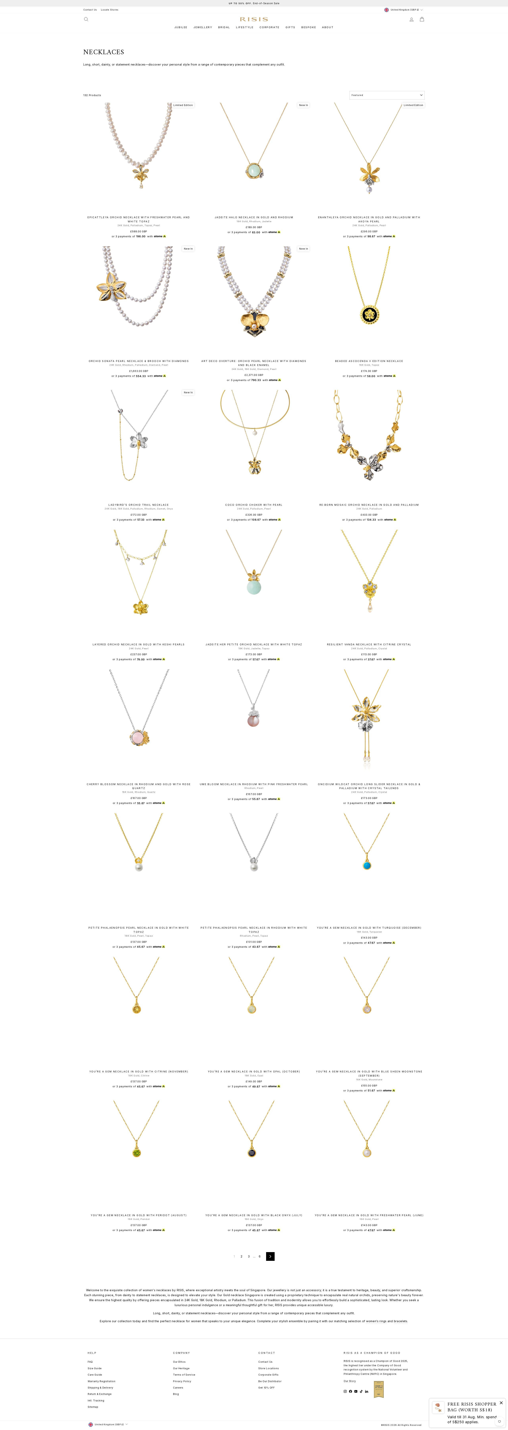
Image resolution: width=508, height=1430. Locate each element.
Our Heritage (181, 1368)
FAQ (90, 1361)
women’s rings (376, 1321)
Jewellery (202, 27)
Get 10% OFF (266, 1387)
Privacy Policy (182, 1381)
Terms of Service (184, 1374)
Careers (178, 1387)
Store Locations (268, 1368)
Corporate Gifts (268, 1374)
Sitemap (93, 1406)
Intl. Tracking (96, 1400)
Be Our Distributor (270, 1381)
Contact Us (90, 9)
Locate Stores (109, 9)
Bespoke (308, 27)
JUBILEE (181, 27)
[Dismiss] (501, 1403)
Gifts (290, 27)
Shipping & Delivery (100, 1387)
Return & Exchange (100, 1393)
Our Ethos (179, 1361)
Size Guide (95, 1368)
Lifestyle (244, 27)
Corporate (270, 27)
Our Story (350, 1381)
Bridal (224, 27)
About (328, 27)
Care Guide (95, 1374)
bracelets (400, 1321)
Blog (176, 1393)
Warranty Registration (101, 1381)
